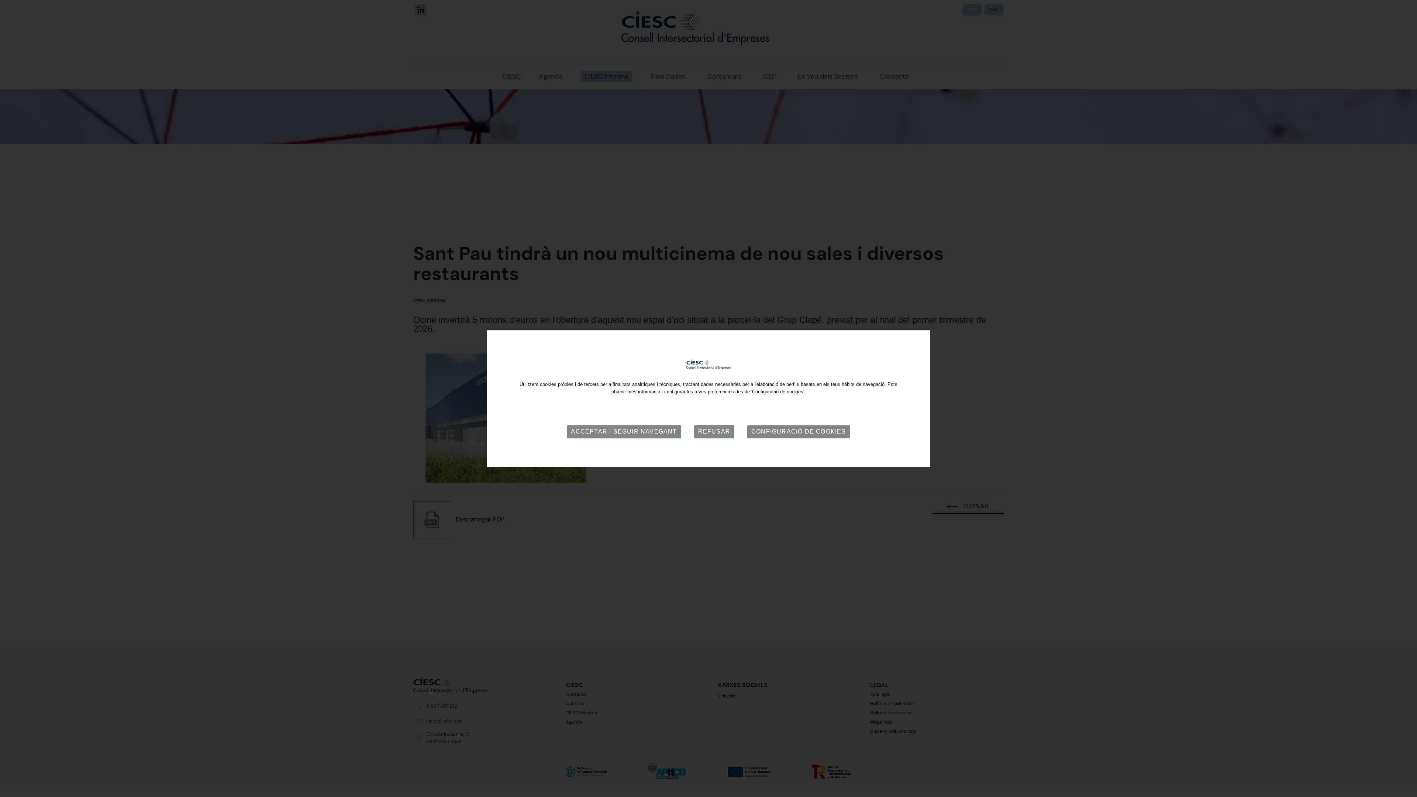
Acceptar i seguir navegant (624, 431)
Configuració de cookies (798, 431)
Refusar (714, 431)
